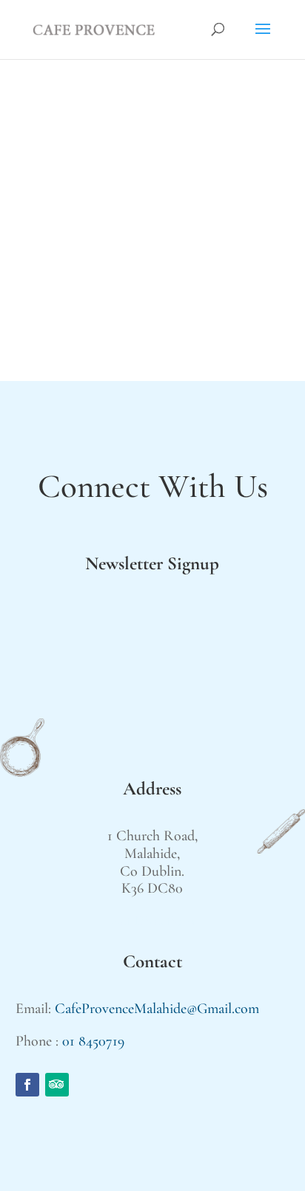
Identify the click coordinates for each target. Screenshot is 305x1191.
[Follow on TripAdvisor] (57, 1084)
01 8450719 (93, 1041)
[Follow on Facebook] (27, 1084)
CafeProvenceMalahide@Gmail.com (157, 1008)
